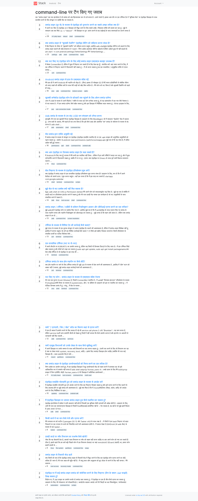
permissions (55, 145)
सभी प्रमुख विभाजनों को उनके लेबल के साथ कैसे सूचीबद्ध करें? (71, 345)
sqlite (86, 91)
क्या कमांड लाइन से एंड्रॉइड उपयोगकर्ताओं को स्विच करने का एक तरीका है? (76, 363)
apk (62, 145)
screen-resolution (73, 218)
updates (54, 393)
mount (53, 357)
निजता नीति (87, 495)
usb (52, 109)
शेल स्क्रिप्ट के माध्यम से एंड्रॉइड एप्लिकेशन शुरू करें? (67, 170)
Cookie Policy (76, 495)
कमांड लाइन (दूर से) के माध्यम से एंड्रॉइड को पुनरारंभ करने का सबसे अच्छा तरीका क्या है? (82, 24)
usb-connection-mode (63, 109)
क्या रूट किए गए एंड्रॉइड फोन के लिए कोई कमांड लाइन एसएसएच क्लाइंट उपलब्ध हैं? (80, 61)
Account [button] (158, 3)
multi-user (88, 375)
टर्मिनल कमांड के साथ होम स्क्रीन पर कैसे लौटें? (65, 261)
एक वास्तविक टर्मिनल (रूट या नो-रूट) (61, 243)
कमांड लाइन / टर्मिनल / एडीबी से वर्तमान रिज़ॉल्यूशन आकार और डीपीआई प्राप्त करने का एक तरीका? (86, 207)
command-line (79, 36)
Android (52, 3)
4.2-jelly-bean (55, 375)
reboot (65, 36)
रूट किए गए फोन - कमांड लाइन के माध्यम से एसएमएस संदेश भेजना (72, 277)
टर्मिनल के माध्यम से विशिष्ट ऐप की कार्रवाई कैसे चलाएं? (67, 225)
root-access (65, 200)
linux (53, 164)
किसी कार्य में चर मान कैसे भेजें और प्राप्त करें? (64, 418)
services (70, 339)
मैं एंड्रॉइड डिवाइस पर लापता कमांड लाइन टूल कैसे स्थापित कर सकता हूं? (75, 400)
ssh (53, 73)
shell (71, 36)
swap (87, 448)
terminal (59, 182)
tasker (53, 430)
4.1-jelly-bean (56, 36)
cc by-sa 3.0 (140, 495)
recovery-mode (66, 466)
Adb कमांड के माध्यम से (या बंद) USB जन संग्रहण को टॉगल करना (73, 116)
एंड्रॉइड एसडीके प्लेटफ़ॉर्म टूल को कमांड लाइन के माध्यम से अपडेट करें (74, 382)
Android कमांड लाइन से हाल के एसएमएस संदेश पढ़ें (67, 79)
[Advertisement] (82, 310)
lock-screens (67, 375)
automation (59, 127)
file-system (59, 448)
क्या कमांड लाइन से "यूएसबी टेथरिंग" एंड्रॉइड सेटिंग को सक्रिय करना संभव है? (77, 43)
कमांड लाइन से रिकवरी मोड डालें (58, 454)
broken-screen (77, 91)
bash (82, 54)
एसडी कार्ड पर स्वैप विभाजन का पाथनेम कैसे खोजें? (66, 436)
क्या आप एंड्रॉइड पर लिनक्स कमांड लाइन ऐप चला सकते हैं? (69, 152)
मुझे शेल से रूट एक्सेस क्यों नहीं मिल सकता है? (64, 188)
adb (60, 54)
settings (54, 54)
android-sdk (87, 145)
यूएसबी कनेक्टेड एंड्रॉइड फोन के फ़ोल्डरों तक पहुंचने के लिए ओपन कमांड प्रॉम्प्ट (78, 97)
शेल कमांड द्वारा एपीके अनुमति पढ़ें (59, 134)
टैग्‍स (59, 3)
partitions (60, 357)
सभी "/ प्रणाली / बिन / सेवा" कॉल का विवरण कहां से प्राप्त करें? (72, 327)
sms (53, 91)
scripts (78, 182)
